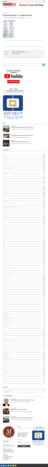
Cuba (4, 199)
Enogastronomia (6, 216)
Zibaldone (4, 380)
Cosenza (4, 189)
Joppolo (4, 245)
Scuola (4, 331)
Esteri (4, 218)
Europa (4, 221)
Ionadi (4, 240)
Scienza (4, 329)
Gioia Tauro (5, 235)
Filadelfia (4, 225)
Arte (3, 170)
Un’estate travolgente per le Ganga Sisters (20, 141)
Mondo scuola (5, 259)
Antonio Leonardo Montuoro (11, 17)
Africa (4, 153)
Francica (4, 233)
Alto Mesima (5, 158)
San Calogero (5, 312)
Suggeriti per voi (6, 353)
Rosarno (4, 305)
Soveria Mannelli (6, 341)
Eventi (4, 223)
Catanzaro (4, 182)
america (4, 163)
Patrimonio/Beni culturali (7, 274)
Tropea (4, 363)
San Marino (5, 324)
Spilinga (4, 343)
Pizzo (4, 281)
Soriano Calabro (5, 339)
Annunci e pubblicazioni (7, 168)
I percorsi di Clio (5, 238)
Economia (4, 211)
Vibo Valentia (5, 372)
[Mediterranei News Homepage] (9, 431)
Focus (4, 228)
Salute (4, 310)
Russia (4, 307)
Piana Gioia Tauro (6, 278)
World (4, 377)
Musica (4, 266)
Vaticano (4, 368)
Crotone (4, 197)
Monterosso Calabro (6, 264)
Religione (4, 293)
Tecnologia (5, 355)
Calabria (4, 177)
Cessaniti (4, 185)
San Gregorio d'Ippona (7, 322)
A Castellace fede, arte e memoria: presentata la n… (22, 417)
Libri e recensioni (6, 250)
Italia (4, 242)
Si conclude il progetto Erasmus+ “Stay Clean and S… (22, 127)
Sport (4, 346)
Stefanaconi (5, 348)
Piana (4, 276)
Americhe (4, 165)
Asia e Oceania (5, 173)
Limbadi (4, 252)
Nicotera (4, 269)
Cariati (4, 180)
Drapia (4, 209)
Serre (4, 336)
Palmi (4, 271)
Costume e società (6, 192)
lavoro (4, 247)
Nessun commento (20, 17)
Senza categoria (5, 334)
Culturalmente (5, 201)
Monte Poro (5, 262)
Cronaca (4, 194)
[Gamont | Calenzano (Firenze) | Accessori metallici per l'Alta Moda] (13, 103)
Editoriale (4, 213)
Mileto (4, 257)
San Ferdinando (5, 319)
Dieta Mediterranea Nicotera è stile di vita (10, 206)
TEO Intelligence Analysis (7, 358)
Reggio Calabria (5, 290)
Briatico (4, 175)
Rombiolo (4, 303)
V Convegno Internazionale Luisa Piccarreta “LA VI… (22, 135)
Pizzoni (4, 283)
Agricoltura (5, 156)
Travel (4, 360)
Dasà (4, 204)
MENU (5, 1)
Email (19, 441)
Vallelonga (4, 365)
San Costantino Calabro (7, 317)
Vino (4, 375)
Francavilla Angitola (6, 230)
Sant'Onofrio (5, 327)
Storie (4, 351)
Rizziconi (4, 300)
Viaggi (4, 370)
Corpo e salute (5, 187)
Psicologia (4, 288)
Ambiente (4, 160)
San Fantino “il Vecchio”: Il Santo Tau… (19, 409)
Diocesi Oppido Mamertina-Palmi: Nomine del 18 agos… (23, 400)
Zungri (4, 382)
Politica (4, 286)
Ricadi (4, 295)
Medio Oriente (5, 254)
